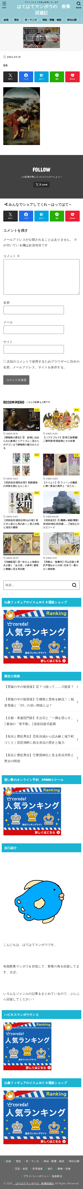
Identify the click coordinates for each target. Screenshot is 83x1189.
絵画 (6, 20)
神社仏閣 (72, 20)
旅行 (50, 1168)
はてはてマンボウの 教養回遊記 (41, 9)
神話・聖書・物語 (51, 20)
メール (8, 322)
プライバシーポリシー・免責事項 (42, 1176)
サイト (8, 342)
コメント (11, 256)
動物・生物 (64, 1168)
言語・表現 (21, 1168)
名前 (6, 302)
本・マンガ (31, 20)
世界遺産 (37, 1168)
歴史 (16, 20)
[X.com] (41, 184)
